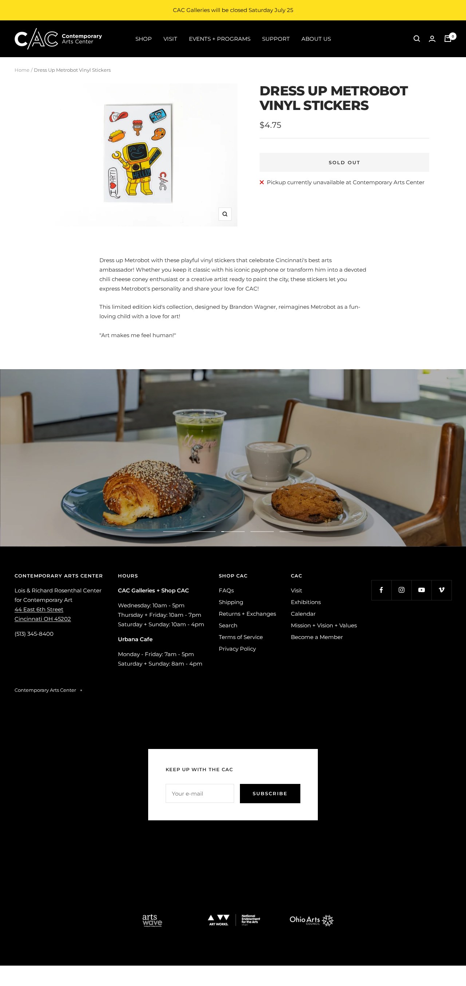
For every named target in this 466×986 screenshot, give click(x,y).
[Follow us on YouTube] (421, 590)
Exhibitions (306, 602)
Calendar (303, 613)
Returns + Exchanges (247, 613)
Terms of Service (241, 637)
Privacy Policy (237, 648)
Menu (273, 477)
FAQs (226, 590)
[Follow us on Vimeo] (441, 590)
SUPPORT (276, 38)
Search (228, 625)
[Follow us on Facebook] (381, 590)
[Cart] (447, 38)
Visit (296, 590)
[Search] (417, 38)
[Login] (432, 39)
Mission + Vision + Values (324, 625)
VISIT (170, 38)
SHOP (143, 38)
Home (22, 70)
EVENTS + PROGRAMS (219, 38)
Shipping (231, 602)
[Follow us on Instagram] (401, 590)
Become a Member (317, 637)
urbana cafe (193, 477)
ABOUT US (316, 38)
